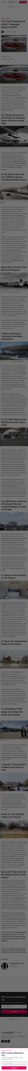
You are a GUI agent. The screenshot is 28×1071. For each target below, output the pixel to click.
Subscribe (14, 1068)
